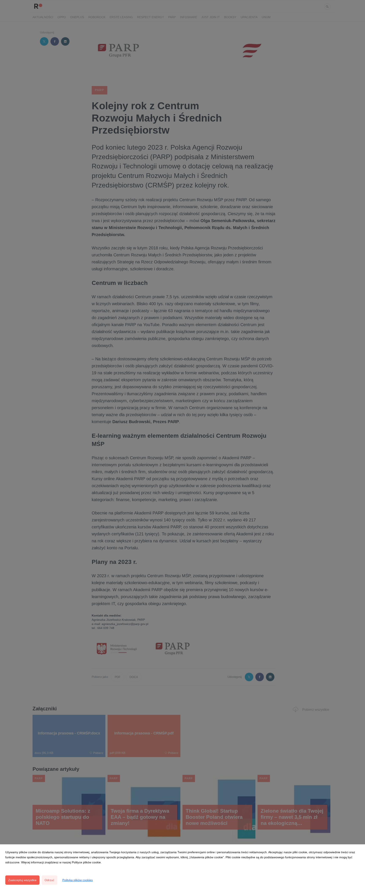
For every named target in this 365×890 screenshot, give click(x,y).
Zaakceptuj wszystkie (22, 880)
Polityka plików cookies (77, 880)
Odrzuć (49, 880)
